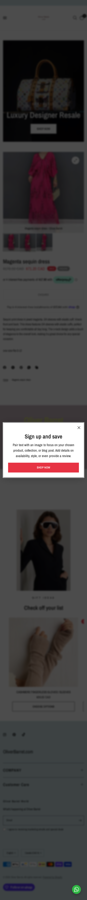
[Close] (79, 428)
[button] (43, 467)
